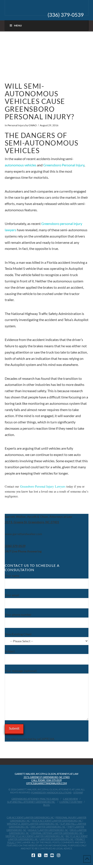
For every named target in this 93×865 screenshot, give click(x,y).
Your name (12, 575)
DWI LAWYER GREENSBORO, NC (48, 826)
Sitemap (78, 792)
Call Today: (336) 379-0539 (46, 780)
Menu (18, 25)
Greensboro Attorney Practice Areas (35, 798)
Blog (46, 804)
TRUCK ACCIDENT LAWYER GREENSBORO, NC (57, 820)
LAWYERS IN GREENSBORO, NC (57, 839)
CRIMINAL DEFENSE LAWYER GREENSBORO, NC (57, 833)
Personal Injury (16, 125)
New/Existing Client (18, 634)
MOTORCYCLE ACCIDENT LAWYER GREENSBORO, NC (35, 836)
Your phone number (18, 614)
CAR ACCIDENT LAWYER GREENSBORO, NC (30, 817)
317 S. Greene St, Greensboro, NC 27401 (47, 777)
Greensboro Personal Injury (63, 165)
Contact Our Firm (70, 801)
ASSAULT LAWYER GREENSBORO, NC (48, 830)
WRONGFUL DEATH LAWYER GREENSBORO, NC (33, 823)
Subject (10, 651)
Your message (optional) (21, 671)
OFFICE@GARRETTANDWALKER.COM (46, 783)
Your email (12, 595)
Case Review (70, 798)
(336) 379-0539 (66, 15)
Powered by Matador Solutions (51, 792)
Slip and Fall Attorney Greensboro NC (31, 801)
